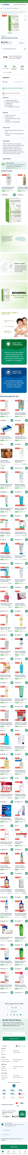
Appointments (16, 1050)
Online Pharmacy (3, 11)
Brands (14, 1068)
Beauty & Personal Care (13, 11)
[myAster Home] (2, 1124)
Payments (3, 1079)
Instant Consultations (5, 1061)
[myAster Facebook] (7, 1014)
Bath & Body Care (23, 11)
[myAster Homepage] (22, 1114)
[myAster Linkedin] (17, 1014)
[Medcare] (22, 1094)
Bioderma (3, 36)
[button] (25, 15)
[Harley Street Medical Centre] (13, 1097)
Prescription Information (18, 1066)
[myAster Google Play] (6, 1116)
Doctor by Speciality (17, 1059)
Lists (2, 1052)
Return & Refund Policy (18, 1077)
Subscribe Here (14, 1038)
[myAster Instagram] (10, 1014)
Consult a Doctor (4, 1059)
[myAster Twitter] (14, 1014)
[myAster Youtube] (20, 1014)
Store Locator (4, 1070)
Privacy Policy (16, 1075)
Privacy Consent (4, 1077)
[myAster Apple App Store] (15, 1116)
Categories (3, 1066)
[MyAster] (4, 1090)
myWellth (3, 1054)
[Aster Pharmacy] (13, 1090)
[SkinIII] (21, 1097)
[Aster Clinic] (4, 1094)
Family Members (16, 1052)
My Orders (3, 1068)
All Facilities (15, 1061)
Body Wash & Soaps (5, 13)
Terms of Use (4, 1075)
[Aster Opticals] (13, 1094)
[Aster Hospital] (21, 1090)
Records (3, 1050)
